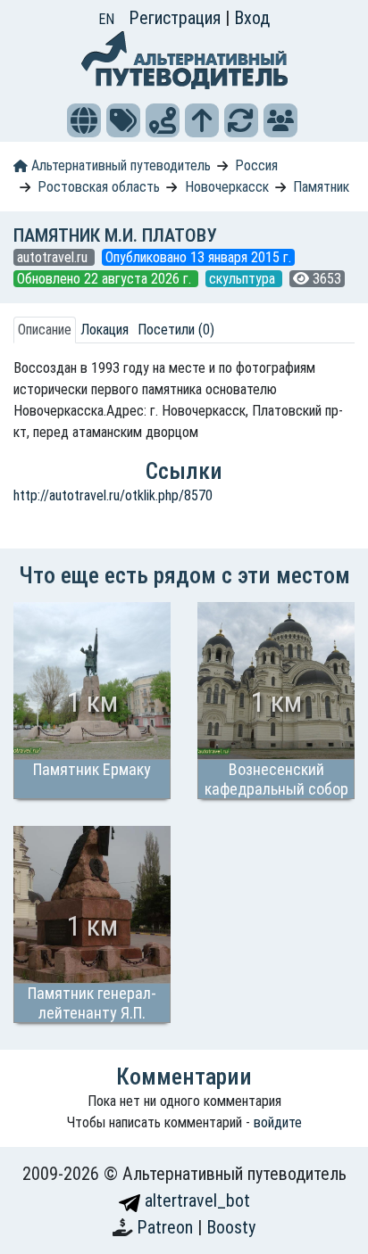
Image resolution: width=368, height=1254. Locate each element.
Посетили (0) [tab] (176, 329)
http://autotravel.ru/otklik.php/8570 (113, 495)
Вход (252, 18)
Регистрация (177, 18)
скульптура (244, 278)
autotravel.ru (54, 257)
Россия (256, 165)
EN (106, 19)
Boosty (230, 1227)
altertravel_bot (195, 1200)
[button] (84, 120)
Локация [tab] (104, 329)
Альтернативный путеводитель (119, 165)
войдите (278, 1122)
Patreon (167, 1227)
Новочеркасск (227, 186)
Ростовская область (99, 186)
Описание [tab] (44, 329)
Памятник (321, 186)
